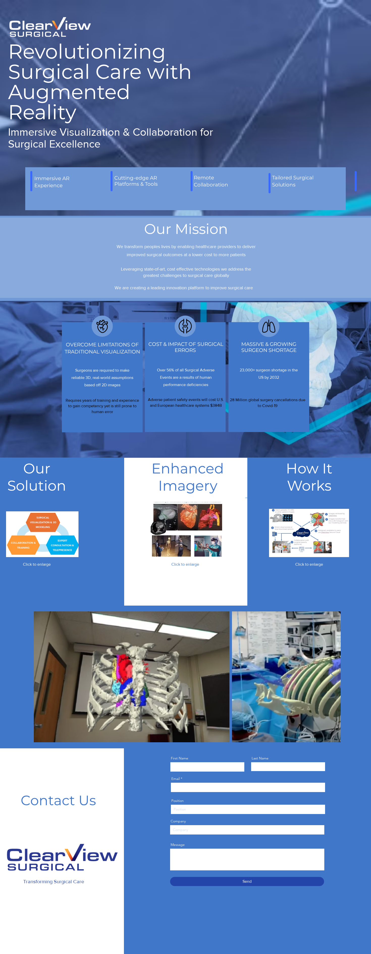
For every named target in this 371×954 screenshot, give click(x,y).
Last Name (260, 758)
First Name (179, 758)
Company (178, 821)
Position (177, 800)
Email (175, 778)
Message (178, 844)
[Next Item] (332, 677)
